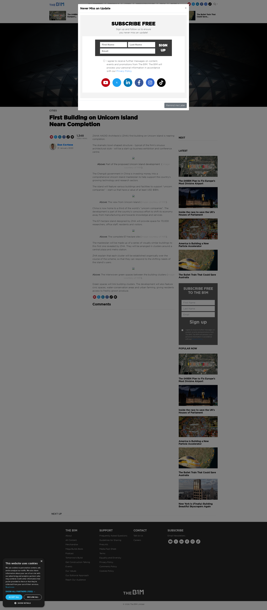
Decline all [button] (32, 597)
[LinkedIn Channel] (128, 82)
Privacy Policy (123, 71)
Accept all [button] (14, 597)
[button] (24, 591)
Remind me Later (175, 105)
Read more (10, 587)
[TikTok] (161, 82)
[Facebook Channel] (139, 82)
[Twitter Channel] (116, 82)
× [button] (41, 561)
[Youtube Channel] (105, 82)
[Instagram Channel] (150, 82)
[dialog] (23, 582)
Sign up (163, 47)
